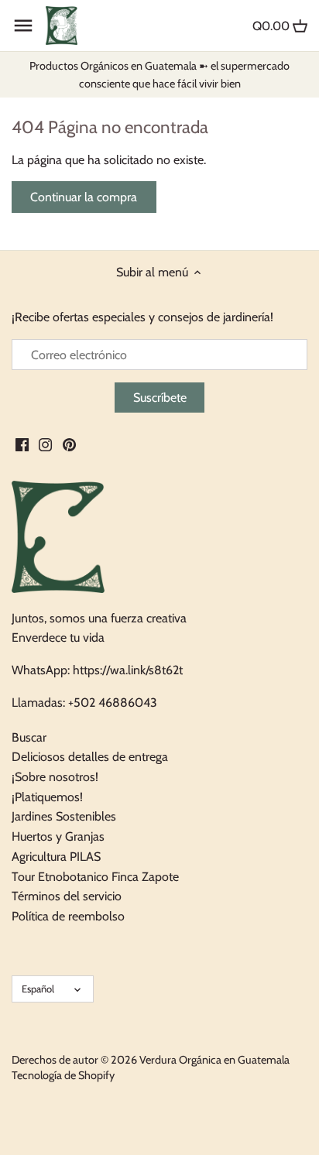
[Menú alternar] (23, 25)
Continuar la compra (83, 197)
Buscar (29, 737)
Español (38, 988)
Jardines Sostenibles (64, 816)
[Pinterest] (69, 444)
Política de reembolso (68, 916)
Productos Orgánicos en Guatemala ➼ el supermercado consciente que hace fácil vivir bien (159, 74)
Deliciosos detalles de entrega (90, 756)
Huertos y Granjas (58, 836)
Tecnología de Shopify (63, 1075)
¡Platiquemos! (47, 797)
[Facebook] (22, 444)
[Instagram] (45, 444)
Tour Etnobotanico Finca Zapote (95, 876)
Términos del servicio (67, 896)
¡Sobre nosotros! (55, 776)
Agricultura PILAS (56, 856)
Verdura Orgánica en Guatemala (214, 1060)
